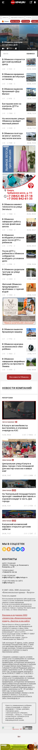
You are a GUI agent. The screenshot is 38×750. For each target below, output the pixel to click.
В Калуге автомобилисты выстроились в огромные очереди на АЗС (15, 428)
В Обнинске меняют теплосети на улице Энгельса (12, 207)
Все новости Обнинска (19, 377)
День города (15, 21)
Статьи (28, 17)
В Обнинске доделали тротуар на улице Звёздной (13, 272)
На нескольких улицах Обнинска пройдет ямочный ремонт (13, 121)
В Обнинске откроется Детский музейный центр (13, 62)
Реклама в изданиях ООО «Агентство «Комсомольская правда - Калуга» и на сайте (16, 618)
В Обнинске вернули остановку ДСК (12, 43)
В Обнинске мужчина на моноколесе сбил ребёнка (12, 346)
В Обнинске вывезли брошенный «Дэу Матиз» (12, 91)
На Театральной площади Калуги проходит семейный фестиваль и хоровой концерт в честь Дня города (19, 498)
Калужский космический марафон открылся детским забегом (16, 526)
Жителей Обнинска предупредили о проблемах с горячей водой (13, 288)
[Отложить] (16, 48)
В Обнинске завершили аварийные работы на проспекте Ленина (13, 363)
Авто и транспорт (8, 422)
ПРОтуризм (25, 21)
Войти (35, 2)
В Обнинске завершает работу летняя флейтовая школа (11, 223)
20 (25, 435)
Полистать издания (9, 596)
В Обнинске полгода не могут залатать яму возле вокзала (12, 136)
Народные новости (17, 17)
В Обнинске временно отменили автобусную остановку (13, 76)
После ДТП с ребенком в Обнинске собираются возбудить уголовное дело (13, 256)
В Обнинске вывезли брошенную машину (12, 330)
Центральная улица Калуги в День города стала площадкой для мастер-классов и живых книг (18, 467)
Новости (5, 17)
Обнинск (30, 54)
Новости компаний (17, 388)
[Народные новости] (31, 2)
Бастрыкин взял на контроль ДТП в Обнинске (11, 106)
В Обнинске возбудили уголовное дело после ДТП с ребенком (13, 239)
